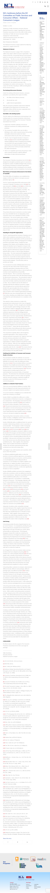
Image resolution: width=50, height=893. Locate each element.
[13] (21, 402)
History (35, 885)
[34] (18, 622)
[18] (20, 429)
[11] (11, 363)
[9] (22, 317)
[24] (22, 489)
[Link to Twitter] (35, 2)
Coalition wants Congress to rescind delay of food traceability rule (42, 189)
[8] (16, 310)
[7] (3, 293)
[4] (27, 184)
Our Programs (28, 885)
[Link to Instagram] (38, 2)
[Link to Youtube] (40, 2)
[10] (20, 347)
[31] (25, 553)
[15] (25, 413)
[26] (20, 494)
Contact (27, 888)
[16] (4, 429)
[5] (15, 186)
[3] (13, 179)
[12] (25, 368)
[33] (4, 603)
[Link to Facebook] (33, 2)
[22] (4, 489)
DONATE (28, 877)
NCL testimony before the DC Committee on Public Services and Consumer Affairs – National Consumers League (17, 16)
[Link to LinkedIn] (43, 2)
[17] (12, 429)
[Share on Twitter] (17, 842)
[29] (24, 538)
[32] (24, 570)
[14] (4, 406)
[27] (23, 503)
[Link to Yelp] (47, 2)
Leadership (36, 884)
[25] (8, 491)
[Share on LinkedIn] (27, 842)
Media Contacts (42, 13)
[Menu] (47, 6)
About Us (28, 884)
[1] (11, 139)
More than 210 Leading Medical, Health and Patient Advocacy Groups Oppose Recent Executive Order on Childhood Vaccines (42, 169)
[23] (12, 489)
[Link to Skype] (45, 2)
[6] (22, 186)
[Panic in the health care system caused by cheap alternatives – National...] (1, 446)
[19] (25, 429)
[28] (28, 518)
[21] (9, 485)
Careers (35, 888)
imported (14, 22)
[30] (25, 552)
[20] (7, 431)
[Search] (44, 6)
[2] (29, 160)
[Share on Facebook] (8, 842)
